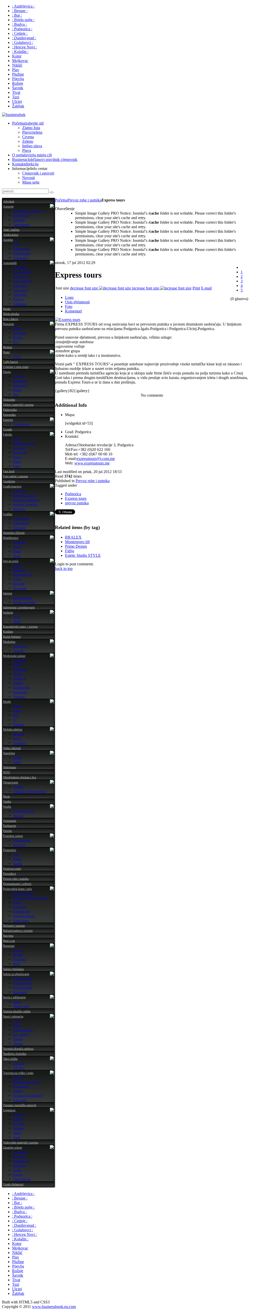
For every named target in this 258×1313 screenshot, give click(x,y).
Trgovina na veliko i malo (18, 1073)
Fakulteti (18, 787)
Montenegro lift (77, 542)
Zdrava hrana (21, 920)
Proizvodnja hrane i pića (17, 889)
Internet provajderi (24, 602)
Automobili (10, 263)
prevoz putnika (77, 503)
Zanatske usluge (12, 1147)
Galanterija (19, 491)
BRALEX (73, 537)
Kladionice (19, 570)
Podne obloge (21, 424)
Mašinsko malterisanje (26, 500)
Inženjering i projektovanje (19, 607)
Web (15, 394)
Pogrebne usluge (13, 836)
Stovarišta (19, 509)
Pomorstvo (9, 850)
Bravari (17, 328)
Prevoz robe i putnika (85, 200)
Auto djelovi (20, 267)
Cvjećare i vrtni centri (15, 367)
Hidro (16, 617)
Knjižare (8, 631)
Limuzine (18, 1063)
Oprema (18, 1039)
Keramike (19, 448)
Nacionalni (19, 959)
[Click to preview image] (67, 319)
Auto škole (19, 295)
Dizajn (7, 372)
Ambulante (19, 660)
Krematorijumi (21, 840)
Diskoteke (9, 399)
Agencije (8, 206)
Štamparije (19, 528)
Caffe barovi (10, 362)
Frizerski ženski (22, 987)
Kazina (17, 565)
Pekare (17, 902)
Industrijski (20, 381)
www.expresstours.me (92, 463)
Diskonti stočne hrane (26, 1082)
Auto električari (22, 272)
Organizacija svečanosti (27, 211)
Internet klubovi (22, 598)
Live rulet (18, 584)
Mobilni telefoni (12, 729)
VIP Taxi (18, 1068)
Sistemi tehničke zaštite (16, 1011)
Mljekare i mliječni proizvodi (30, 898)
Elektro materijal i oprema (18, 404)
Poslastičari (20, 907)
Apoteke (8, 240)
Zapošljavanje (21, 224)
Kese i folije (20, 452)
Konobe (18, 955)
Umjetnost (9, 1110)
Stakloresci (19, 1166)
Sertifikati (19, 220)
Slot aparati (19, 588)
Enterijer (8, 420)
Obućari (18, 1175)
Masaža (17, 674)
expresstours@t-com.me (96, 458)
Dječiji (17, 357)
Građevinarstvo (12, 486)
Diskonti (18, 1077)
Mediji (7, 702)
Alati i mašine (11, 229)
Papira (17, 461)
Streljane (18, 816)
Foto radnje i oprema (15, 476)
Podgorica (73, 494)
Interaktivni (20, 385)
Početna (61, 200)
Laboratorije (20, 669)
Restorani (8, 946)
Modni (17, 390)
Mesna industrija (23, 893)
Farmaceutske (21, 249)
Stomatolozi (20, 692)
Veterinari (19, 696)
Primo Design (76, 546)
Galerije (17, 1119)
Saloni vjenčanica (13, 969)
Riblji (16, 964)
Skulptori (18, 1128)
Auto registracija (23, 281)
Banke (7, 309)
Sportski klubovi (23, 1030)
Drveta (17, 439)
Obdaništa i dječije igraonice (30, 791)
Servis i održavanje (14, 997)
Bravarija (8, 324)
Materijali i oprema (24, 495)
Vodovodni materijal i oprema (20, 1142)
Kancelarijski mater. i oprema (20, 626)
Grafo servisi (21, 523)
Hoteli (16, 551)
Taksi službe (10, 1059)
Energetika (9, 415)
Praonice (18, 299)
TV (15, 720)
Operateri (18, 734)
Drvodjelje (19, 1156)
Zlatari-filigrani (22, 1179)
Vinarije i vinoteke (24, 916)
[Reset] (52, 192)
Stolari (17, 1170)
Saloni (17, 762)
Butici (6, 352)
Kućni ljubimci (12, 636)
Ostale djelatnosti (13, 1184)
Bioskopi (18, 1115)
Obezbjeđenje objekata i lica (19, 777)
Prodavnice (19, 743)
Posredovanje (21, 215)
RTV (16, 715)
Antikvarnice (10, 235)
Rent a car (9, 941)
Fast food (8, 471)
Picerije (7, 831)
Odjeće (17, 457)
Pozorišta (18, 1124)
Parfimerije (9, 826)
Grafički (18, 376)
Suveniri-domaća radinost (18, 1049)
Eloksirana (19, 333)
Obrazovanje (10, 782)
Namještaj (9, 753)
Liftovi (17, 1002)
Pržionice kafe (21, 911)
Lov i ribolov (21, 1034)
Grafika (7, 514)
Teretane (18, 1043)
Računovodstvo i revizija (18, 930)
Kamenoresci (21, 1161)
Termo (17, 621)
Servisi (17, 738)
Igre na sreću (10, 561)
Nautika (17, 863)
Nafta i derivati (12, 748)
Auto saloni (20, 285)
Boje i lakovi (10, 319)
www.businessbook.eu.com (54, 1306)
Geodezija (9, 481)
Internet (7, 593)
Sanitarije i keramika (25, 504)
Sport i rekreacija (13, 1016)
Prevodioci (9, 874)
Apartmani (19, 542)
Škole (6, 796)
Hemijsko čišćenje (14, 533)
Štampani (18, 724)
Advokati (8, 201)
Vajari (16, 1137)
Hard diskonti (21, 1086)
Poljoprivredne (22, 253)
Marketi (17, 1091)
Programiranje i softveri (17, 884)
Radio (16, 711)
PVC (16, 342)
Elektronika (10, 410)
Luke (16, 854)
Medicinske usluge (14, 656)
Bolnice (17, 665)
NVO (6, 772)
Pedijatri (18, 683)
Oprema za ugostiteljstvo (28, 1095)
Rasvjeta (8, 936)
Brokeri (7, 347)
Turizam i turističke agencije (19, 1105)
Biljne (16, 244)
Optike (7, 801)
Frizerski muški (22, 978)
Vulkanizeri (20, 304)
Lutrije (17, 579)
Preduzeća (19, 845)
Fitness (17, 1025)
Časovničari (20, 1152)
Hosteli (17, 547)
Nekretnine (9, 767)
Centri (16, 1021)
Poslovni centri (12, 868)
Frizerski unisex (22, 983)
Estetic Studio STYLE (83, 555)
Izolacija (8, 612)
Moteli (17, 556)
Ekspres (18, 950)
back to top (64, 568)
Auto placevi (20, 276)
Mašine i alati (21, 1006)
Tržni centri (20, 1100)
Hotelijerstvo (10, 538)
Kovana (17, 337)
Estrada (7, 429)
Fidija (69, 551)
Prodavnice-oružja (24, 811)
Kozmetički (20, 992)
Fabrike (7, 434)
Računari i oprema (14, 925)
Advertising (20, 646)
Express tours (75, 498)
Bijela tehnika (11, 314)
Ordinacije (19, 678)
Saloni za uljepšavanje (16, 974)
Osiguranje (9, 821)
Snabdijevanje (21, 687)
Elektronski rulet (23, 574)
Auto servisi (20, 290)
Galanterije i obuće (24, 443)
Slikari (17, 1133)
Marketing (9, 642)
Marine (17, 859)
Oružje (7, 806)
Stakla (16, 466)
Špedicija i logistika (14, 1054)
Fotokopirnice (21, 518)
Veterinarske (20, 258)
